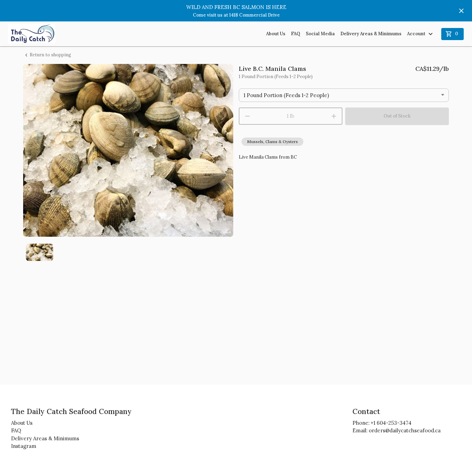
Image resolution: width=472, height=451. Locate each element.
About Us (275, 34)
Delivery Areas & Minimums (371, 34)
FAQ (295, 34)
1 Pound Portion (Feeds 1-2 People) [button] (286, 95)
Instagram (23, 446)
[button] (272, 142)
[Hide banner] (461, 11)
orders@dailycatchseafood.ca (405, 430)
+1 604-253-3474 (391, 423)
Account (416, 34)
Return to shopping (50, 55)
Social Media (320, 34)
